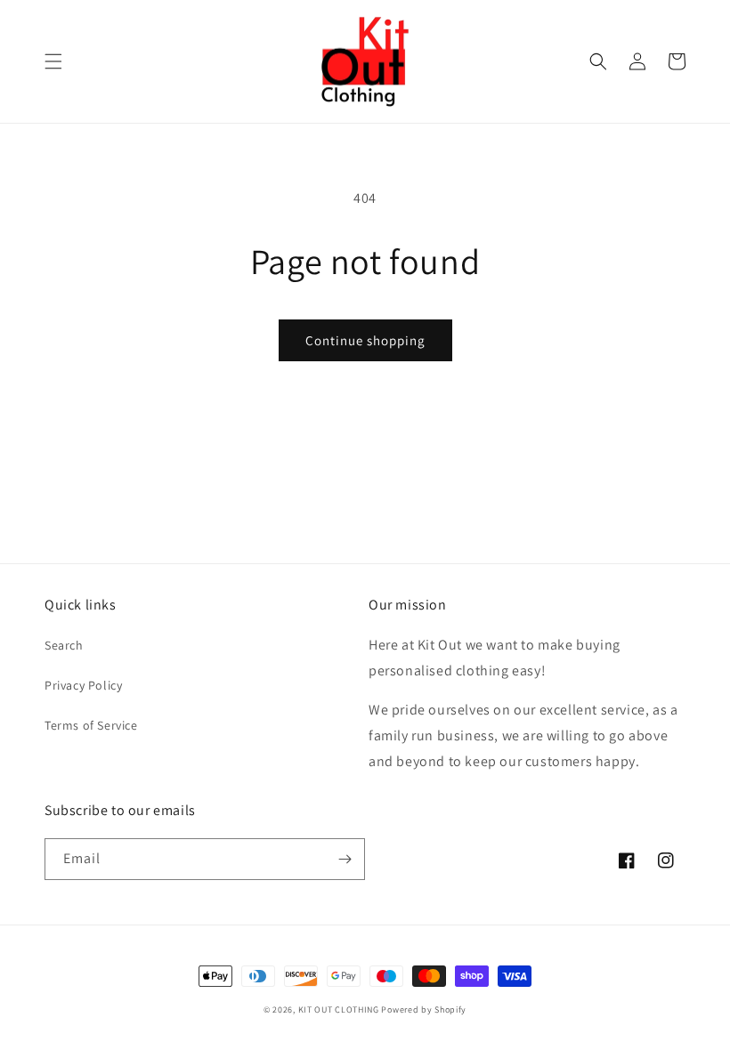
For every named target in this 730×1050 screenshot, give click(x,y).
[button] (53, 61)
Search (64, 645)
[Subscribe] (344, 859)
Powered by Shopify (423, 1009)
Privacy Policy (83, 685)
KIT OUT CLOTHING (338, 1009)
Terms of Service (91, 725)
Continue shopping (365, 340)
